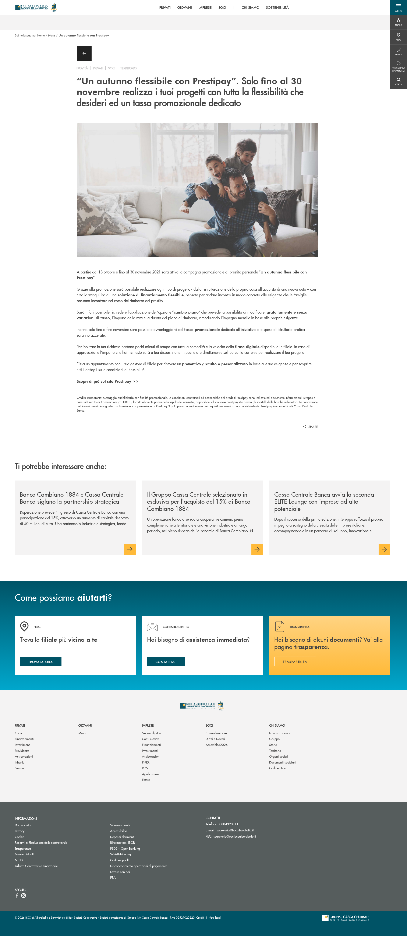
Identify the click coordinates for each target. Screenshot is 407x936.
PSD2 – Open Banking (141, 848)
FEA (113, 877)
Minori (82, 733)
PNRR (145, 762)
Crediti (200, 917)
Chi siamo (277, 725)
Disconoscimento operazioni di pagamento (138, 865)
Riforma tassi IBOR (122, 842)
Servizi (19, 768)
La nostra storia (279, 733)
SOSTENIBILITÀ (277, 7)
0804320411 (228, 824)
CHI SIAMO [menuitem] (250, 7)
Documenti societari (282, 762)
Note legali (215, 917)
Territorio (275, 750)
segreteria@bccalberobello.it (235, 830)
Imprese (148, 725)
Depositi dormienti (122, 836)
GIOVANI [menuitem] (184, 7)
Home (41, 35)
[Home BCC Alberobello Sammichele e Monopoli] (36, 7)
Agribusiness (150, 774)
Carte (18, 733)
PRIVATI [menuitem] (165, 7)
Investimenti (23, 744)
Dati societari (23, 825)
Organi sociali (278, 756)
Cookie (19, 836)
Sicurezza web (120, 825)
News (51, 35)
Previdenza (22, 750)
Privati (20, 725)
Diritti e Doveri (215, 738)
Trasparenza (23, 848)
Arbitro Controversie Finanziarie (52, 865)
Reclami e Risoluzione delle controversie (41, 842)
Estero (146, 779)
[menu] (224, 7)
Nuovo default (24, 854)
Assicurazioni (24, 756)
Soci (209, 725)
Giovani (85, 725)
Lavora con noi (120, 871)
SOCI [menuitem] (222, 7)
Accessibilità (118, 830)
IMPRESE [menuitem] (205, 7)
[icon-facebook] (17, 895)
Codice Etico (277, 768)
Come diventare (216, 733)
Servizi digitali (151, 733)
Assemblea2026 (217, 744)
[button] (398, 7)
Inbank (19, 762)
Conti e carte (150, 738)
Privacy (19, 830)
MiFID (19, 860)
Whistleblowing (120, 854)
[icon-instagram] (23, 895)
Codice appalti (120, 860)
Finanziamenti (24, 738)
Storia (273, 744)
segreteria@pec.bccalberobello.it (234, 836)
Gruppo (274, 738)
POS (145, 768)
